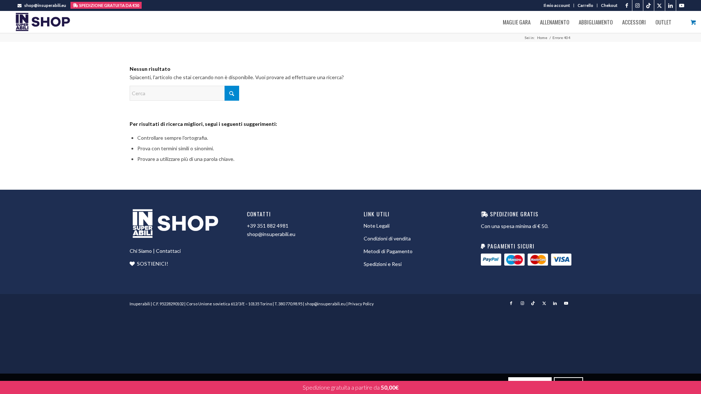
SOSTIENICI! (152, 263)
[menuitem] (557, 5)
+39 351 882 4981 (267, 226)
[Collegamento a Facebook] (626, 5)
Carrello (585, 5)
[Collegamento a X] (659, 5)
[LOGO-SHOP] (42, 22)
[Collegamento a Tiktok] (648, 5)
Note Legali (377, 226)
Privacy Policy (361, 303)
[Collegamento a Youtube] (681, 5)
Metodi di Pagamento (388, 251)
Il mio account (557, 5)
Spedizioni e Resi (383, 264)
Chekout (609, 5)
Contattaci (168, 251)
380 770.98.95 (290, 303)
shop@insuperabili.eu (45, 5)
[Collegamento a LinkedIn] (670, 5)
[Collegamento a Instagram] (637, 5)
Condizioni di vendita (387, 238)
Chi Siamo (141, 251)
